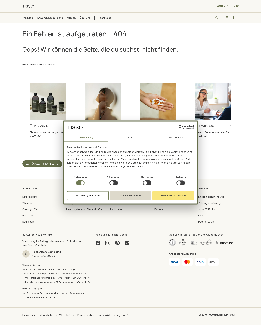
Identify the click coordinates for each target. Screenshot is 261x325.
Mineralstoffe (29, 196)
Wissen (71, 17)
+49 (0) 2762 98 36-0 (43, 256)
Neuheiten (28, 221)
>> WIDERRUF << (207, 209)
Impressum (28, 315)
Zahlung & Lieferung (209, 203)
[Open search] (217, 18)
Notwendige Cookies (88, 195)
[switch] (113, 183)
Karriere (158, 209)
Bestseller (28, 215)
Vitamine (27, 203)
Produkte (27, 17)
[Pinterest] (117, 244)
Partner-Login (206, 221)
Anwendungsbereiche (50, 17)
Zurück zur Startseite (42, 163)
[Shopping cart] (235, 18)
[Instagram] (107, 244)
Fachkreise (104, 17)
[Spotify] (127, 244)
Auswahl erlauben (130, 195)
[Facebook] (98, 244)
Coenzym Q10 (30, 209)
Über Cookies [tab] (175, 137)
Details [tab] (130, 137)
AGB (125, 315)
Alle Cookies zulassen (173, 195)
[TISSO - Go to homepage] (29, 6)
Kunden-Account (77, 293)
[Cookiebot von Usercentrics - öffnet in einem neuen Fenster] (181, 127)
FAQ (200, 215)
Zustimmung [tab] (86, 137)
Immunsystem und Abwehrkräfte (84, 209)
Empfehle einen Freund (211, 196)
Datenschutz (45, 315)
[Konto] (227, 18)
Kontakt (222, 6)
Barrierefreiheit (86, 315)
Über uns (85, 17)
